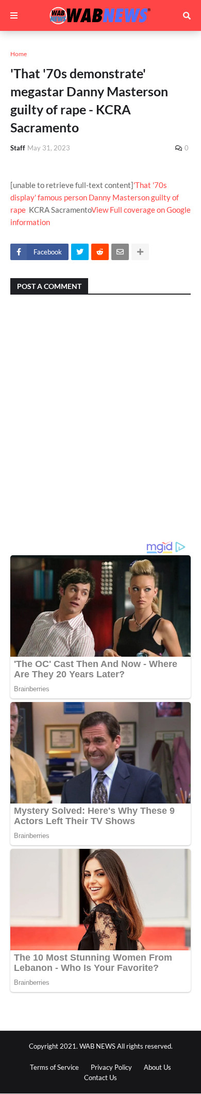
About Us (157, 1067)
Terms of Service (54, 1067)
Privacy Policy (111, 1067)
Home (18, 54)
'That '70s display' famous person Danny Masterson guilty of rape (94, 197)
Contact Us (100, 1077)
